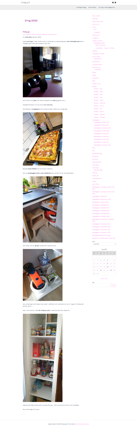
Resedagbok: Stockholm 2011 (101, 224)
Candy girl (25, 2)
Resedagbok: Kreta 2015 (101, 136)
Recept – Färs (98, 94)
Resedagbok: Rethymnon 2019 (101, 199)
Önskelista (95, 78)
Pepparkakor (98, 59)
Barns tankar (96, 16)
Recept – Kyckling (99, 103)
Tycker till (95, 175)
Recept (94, 86)
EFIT (95, 29)
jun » (106, 278)
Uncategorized (96, 178)
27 (107, 270)
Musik (94, 72)
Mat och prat (96, 67)
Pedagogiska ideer (99, 43)
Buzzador (95, 18)
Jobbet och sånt (97, 41)
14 (111, 263)
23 (94, 270)
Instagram (97, 32)
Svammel (95, 159)
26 (104, 270)
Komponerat (96, 61)
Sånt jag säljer (98, 170)
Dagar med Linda (45, 34)
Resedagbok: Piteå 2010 (99, 196)
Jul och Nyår (96, 56)
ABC (93, 148)
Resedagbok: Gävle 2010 (101, 125)
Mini (93, 150)
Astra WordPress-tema (82, 424)
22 (114, 267)
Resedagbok (96, 120)
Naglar (94, 75)
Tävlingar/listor (96, 162)
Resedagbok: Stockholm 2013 (101, 227)
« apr (102, 278)
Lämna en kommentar (36, 34)
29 (114, 270)
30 (94, 273)
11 (100, 263)
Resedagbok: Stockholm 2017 (101, 232)
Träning (94, 173)
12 (104, 263)
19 (104, 267)
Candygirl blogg (81, 7)
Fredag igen (26, 32)
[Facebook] (113, 2)
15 (114, 263)
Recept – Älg (98, 89)
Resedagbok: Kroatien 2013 (102, 145)
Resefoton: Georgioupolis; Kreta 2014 (103, 238)
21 (111, 267)
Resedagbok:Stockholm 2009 (101, 235)
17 (97, 267)
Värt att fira (95, 184)
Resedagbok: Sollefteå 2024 (100, 213)
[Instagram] (115, 2)
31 (97, 273)
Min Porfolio (92, 7)
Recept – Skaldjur (99, 114)
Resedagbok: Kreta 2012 (101, 133)
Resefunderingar (97, 153)
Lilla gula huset (53, 34)
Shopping (95, 156)
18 (100, 267)
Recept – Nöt (98, 108)
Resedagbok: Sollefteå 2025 (100, 216)
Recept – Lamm (99, 106)
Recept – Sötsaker (99, 117)
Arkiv (93, 241)
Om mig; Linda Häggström (107, 7)
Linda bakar (97, 69)
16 (94, 267)
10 (97, 263)
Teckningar (95, 165)
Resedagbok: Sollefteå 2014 (100, 208)
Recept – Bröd (98, 91)
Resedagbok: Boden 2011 (101, 122)
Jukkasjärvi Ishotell (98, 53)
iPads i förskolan (100, 45)
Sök (93, 282)
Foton (94, 27)
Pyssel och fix (96, 83)
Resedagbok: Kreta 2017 (101, 142)
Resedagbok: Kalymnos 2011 (102, 128)
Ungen (94, 181)
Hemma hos (96, 35)
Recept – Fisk (98, 97)
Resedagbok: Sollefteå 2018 (100, 210)
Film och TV (96, 24)
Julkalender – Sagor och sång (104, 48)
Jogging (94, 51)
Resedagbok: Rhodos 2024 (100, 202)
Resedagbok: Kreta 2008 (101, 131)
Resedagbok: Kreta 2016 (101, 139)
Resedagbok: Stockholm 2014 (101, 229)
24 (97, 270)
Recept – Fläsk (98, 100)
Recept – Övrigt (99, 111)
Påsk (93, 81)
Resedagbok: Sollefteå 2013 (100, 205)
